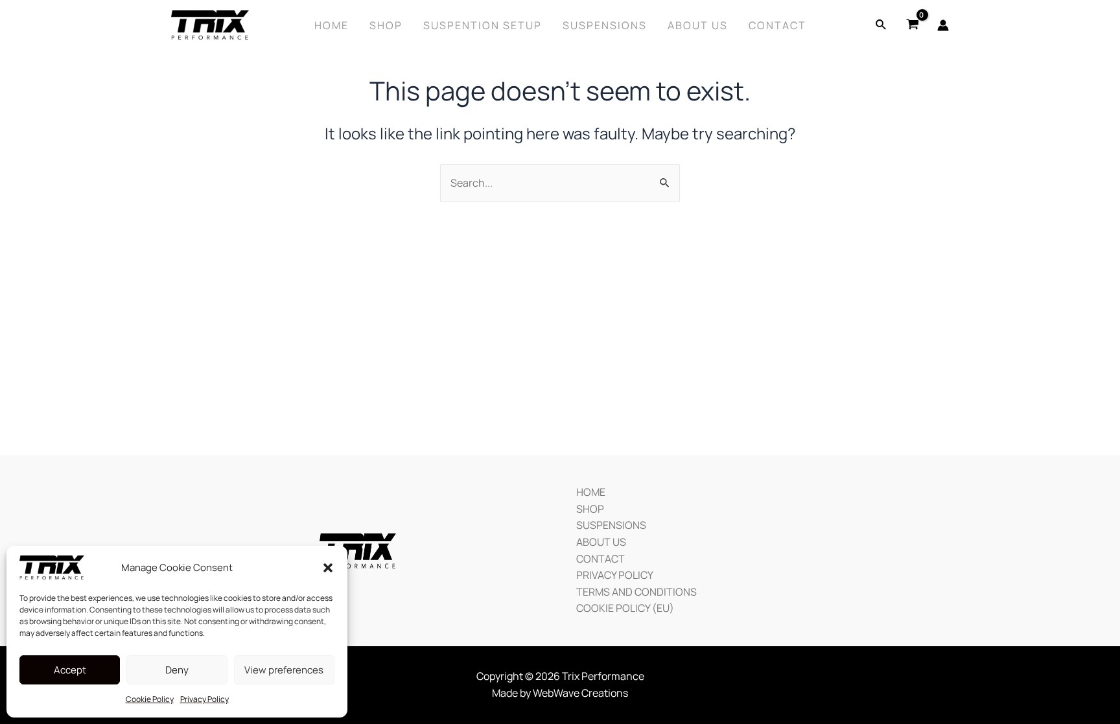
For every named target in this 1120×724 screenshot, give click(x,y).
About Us (698, 25)
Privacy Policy (204, 699)
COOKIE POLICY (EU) (625, 608)
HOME (590, 492)
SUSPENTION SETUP (482, 25)
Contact (777, 25)
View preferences (283, 670)
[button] (327, 567)
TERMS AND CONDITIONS (636, 592)
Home (331, 25)
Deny (177, 670)
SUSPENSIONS (611, 525)
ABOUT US (601, 542)
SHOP (590, 509)
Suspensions (605, 25)
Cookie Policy (150, 699)
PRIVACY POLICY (614, 575)
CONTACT (600, 559)
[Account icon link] (943, 25)
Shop (385, 25)
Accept (70, 670)
